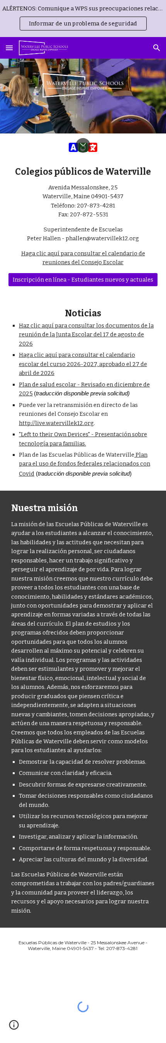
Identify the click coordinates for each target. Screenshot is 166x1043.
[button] (9, 47)
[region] (83, 18)
